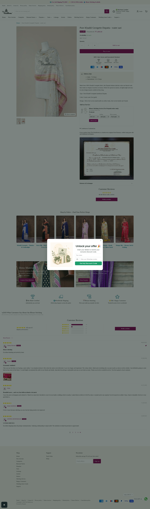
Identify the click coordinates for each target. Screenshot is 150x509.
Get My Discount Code (88, 263)
